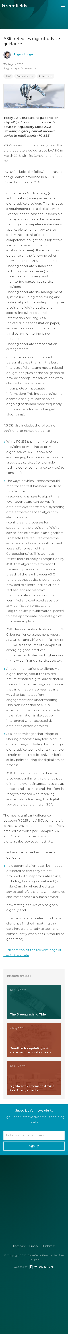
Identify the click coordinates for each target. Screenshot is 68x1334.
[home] (13, 5)
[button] (63, 5)
